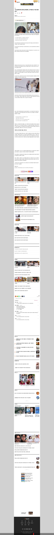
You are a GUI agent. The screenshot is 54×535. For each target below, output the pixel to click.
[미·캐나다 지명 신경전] (37, 397)
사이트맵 (30, 531)
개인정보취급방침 (27, 531)
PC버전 (32, 531)
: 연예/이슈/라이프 (18, 455)
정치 (22, 521)
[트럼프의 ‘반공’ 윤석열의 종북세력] (37, 393)
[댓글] (21, 13)
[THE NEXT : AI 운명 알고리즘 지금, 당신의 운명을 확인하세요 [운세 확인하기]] (27, 171)
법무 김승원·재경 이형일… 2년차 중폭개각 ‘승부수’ (22, 116)
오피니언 (16, 390)
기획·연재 (16, 404)
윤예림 (15, 15)
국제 (31, 521)
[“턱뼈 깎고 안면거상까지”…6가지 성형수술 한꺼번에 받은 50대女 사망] (37, 467)
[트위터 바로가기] (24, 529)
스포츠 (25, 524)
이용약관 (24, 531)
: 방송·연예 (17, 432)
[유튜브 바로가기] (26, 529)
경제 (28, 521)
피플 (22, 524)
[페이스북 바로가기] (22, 529)
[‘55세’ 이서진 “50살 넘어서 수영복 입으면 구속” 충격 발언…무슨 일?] (37, 462)
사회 (15, 8)
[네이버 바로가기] (29, 529)
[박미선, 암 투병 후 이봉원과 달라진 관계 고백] (37, 458)
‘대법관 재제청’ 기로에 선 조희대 (20, 118)
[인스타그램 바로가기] (28, 529)
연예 (28, 524)
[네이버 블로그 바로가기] (31, 529)
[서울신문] (17, 2)
